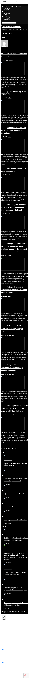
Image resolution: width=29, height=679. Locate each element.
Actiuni (11, 60)
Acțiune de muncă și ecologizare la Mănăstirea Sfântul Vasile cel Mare (14, 289)
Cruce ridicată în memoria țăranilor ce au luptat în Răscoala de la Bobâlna (14, 53)
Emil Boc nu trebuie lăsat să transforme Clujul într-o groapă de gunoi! (16, 539)
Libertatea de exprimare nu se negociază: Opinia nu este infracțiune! (15, 589)
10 (12, 448)
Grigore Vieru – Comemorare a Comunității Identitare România (12, 367)
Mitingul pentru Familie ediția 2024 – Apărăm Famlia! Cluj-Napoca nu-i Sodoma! (13, 207)
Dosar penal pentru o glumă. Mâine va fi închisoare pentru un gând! (16, 604)
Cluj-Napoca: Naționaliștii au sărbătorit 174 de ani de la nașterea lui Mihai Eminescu (14, 408)
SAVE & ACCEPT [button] (7, 676)
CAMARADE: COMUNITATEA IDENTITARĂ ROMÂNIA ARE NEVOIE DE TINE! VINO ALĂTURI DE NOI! (15, 556)
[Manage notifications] (25, 675)
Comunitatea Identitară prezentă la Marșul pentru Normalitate (13, 130)
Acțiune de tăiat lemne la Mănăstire (14, 494)
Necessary (6, 649)
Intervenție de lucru (10, 507)
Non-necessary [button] (5, 661)
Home (2, 33)
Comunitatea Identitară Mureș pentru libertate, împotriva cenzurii (15, 480)
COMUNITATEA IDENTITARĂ (12, 6)
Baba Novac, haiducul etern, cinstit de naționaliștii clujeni (12, 328)
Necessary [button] (4, 648)
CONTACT (7, 11)
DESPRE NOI (7, 8)
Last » (15, 448)
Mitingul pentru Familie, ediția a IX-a (15, 520)
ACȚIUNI (6, 16)
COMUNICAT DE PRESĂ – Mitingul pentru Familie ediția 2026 (15, 573)
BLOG (5, 15)
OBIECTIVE (7, 10)
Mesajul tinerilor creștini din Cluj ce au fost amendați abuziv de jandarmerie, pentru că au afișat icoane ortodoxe (14, 247)
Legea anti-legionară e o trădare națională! (13, 169)
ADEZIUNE (7, 13)
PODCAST (7, 19)
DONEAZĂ (7, 18)
